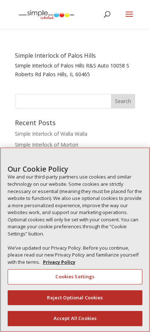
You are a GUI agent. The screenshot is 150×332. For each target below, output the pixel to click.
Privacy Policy (59, 262)
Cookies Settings (74, 276)
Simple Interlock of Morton (46, 144)
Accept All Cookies (75, 318)
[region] (75, 239)
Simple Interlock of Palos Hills (55, 56)
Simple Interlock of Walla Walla (51, 133)
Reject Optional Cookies (75, 297)
